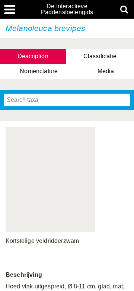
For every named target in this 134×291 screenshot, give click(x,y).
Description (32, 56)
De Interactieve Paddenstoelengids (67, 9)
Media (106, 71)
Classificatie (100, 56)
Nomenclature (39, 71)
